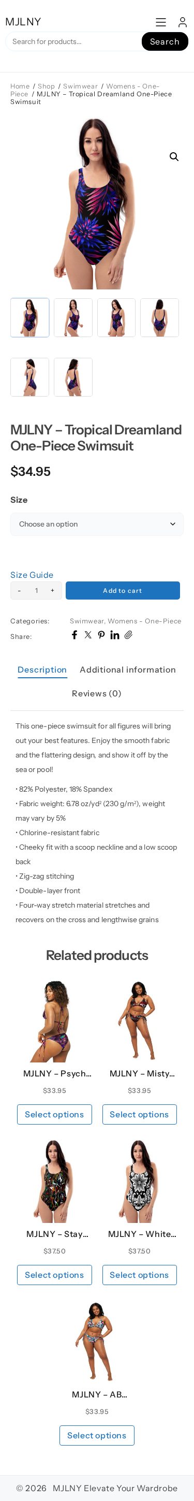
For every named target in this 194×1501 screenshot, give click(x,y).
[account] (182, 22)
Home (19, 86)
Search (165, 41)
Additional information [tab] (128, 669)
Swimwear (80, 86)
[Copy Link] (128, 636)
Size (18, 499)
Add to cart (122, 590)
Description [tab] (42, 669)
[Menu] (161, 22)
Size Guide (32, 575)
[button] (174, 157)
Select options (54, 1114)
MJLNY (23, 22)
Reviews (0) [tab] (97, 693)
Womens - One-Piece (145, 621)
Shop (46, 86)
